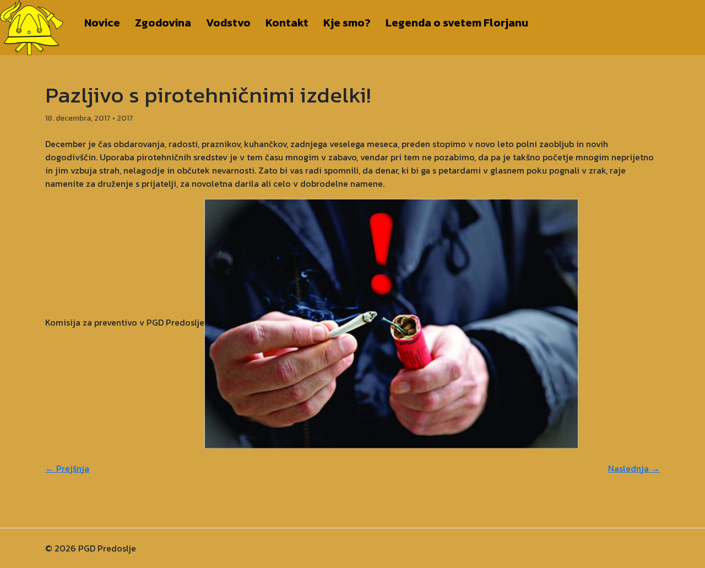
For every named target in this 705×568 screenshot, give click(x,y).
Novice (102, 22)
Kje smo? (347, 22)
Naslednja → (634, 468)
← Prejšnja (67, 468)
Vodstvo (228, 22)
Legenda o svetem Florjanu (457, 22)
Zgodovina (163, 22)
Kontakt (286, 22)
